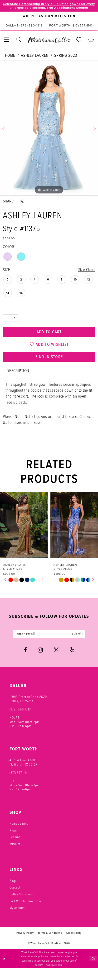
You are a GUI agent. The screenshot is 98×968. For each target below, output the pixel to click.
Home (10, 55)
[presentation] (40, 525)
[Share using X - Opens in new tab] (22, 201)
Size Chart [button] (86, 269)
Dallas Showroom (22, 894)
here (60, 965)
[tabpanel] (49, 128)
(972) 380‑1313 (20, 709)
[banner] (48, 39)
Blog (13, 880)
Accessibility (74, 933)
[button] (6, 40)
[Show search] (19, 40)
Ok (93, 958)
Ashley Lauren (35, 55)
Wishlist (15, 843)
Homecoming (19, 823)
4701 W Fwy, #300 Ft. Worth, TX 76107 (23, 762)
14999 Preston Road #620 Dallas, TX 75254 (28, 698)
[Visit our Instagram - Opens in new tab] (40, 650)
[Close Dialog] (4, 958)
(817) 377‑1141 (19, 772)
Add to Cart (49, 332)
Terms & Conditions (50, 933)
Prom (13, 830)
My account (18, 907)
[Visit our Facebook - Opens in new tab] (25, 650)
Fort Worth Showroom (25, 901)
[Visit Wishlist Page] (79, 40)
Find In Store (49, 357)
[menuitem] (49, 16)
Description (18, 370)
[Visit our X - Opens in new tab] (56, 650)
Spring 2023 (65, 55)
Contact (15, 887)
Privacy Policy (25, 933)
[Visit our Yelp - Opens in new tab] (72, 650)
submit (77, 633)
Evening (15, 837)
